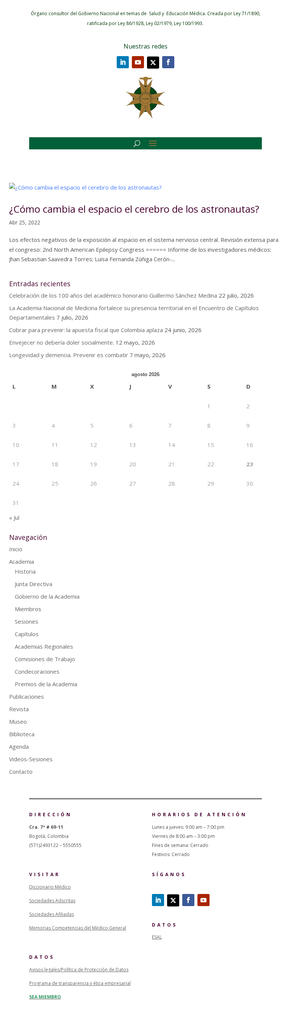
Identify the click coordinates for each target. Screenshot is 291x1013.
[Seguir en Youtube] (138, 62)
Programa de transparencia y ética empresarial (80, 983)
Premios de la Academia (46, 684)
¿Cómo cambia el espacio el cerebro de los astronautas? (134, 209)
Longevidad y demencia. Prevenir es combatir (68, 355)
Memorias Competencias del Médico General (77, 928)
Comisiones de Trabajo (45, 659)
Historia (25, 571)
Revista (19, 709)
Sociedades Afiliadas (51, 914)
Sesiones (26, 621)
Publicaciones (26, 696)
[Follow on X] (153, 62)
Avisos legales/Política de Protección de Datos (78, 969)
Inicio (15, 549)
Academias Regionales (44, 646)
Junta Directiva (33, 584)
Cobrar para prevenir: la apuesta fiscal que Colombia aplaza (86, 330)
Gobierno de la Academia (47, 596)
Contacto (21, 771)
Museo (18, 721)
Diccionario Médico (50, 887)
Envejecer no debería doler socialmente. (61, 342)
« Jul (14, 517)
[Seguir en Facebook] (168, 62)
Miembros (28, 609)
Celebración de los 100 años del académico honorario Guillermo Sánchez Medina (113, 295)
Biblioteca (21, 734)
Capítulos (27, 634)
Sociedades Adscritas (52, 900)
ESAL (157, 937)
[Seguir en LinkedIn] (123, 62)
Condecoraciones (37, 671)
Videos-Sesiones (31, 759)
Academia (21, 561)
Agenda (19, 746)
